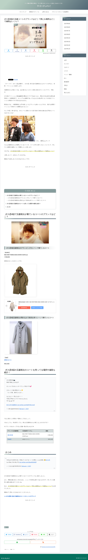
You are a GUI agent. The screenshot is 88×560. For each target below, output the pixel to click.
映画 (65, 89)
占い (65, 78)
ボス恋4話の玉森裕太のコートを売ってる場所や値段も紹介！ (24, 203)
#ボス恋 (9, 405)
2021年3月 (67, 45)
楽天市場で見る (24, 307)
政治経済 (66, 81)
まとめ (8, 207)
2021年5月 (67, 38)
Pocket (16, 79)
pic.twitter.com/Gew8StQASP (28, 462)
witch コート (8, 360)
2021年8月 (67, 27)
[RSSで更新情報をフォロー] (43, 542)
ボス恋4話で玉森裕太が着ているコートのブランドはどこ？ (23, 195)
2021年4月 (67, 41)
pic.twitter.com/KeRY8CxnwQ (26, 405)
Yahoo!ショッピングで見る (37, 307)
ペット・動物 (68, 74)
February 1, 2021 (24, 409)
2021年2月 (67, 48)
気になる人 (67, 92)
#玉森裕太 (14, 405)
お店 (65, 60)
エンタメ (66, 63)
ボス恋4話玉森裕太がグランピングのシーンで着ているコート (25, 198)
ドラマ (7, 527)
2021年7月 (67, 30)
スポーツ (66, 67)
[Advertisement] (30, 67)
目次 (28, 191)
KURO (10, 435)
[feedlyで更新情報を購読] (17, 542)
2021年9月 (67, 23)
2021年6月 (67, 34)
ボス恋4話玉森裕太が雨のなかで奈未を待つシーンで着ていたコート (27, 200)
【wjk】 (9, 439)
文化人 (66, 85)
